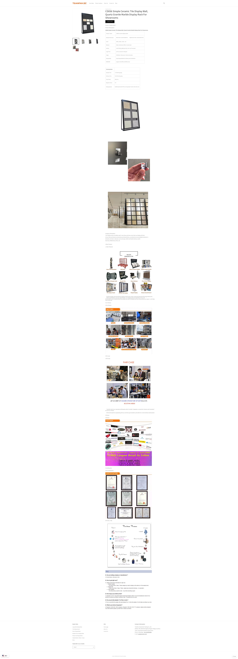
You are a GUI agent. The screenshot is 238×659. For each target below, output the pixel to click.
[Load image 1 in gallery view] (76, 41)
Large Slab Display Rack (77, 626)
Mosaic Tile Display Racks (78, 635)
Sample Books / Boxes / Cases (78, 637)
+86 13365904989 (148, 632)
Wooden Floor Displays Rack (78, 633)
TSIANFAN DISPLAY (117, 656)
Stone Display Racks (77, 631)
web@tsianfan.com (142, 634)
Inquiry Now (110, 21)
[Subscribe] (93, 647)
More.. (74, 640)
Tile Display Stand (76, 629)
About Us (105, 629)
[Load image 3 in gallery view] (90, 41)
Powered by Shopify (123, 656)
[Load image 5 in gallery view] (76, 48)
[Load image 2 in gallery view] (83, 41)
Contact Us (106, 631)
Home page (106, 626)
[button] (98, 3)
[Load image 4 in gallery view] (97, 41)
